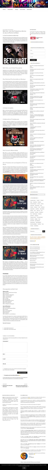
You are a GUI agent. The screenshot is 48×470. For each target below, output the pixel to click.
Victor (26, 443)
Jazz (41, 210)
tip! (33, 38)
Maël (35, 446)
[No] (46, 466)
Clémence (37, 439)
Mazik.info (32, 457)
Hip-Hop (31, 210)
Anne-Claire (35, 436)
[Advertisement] (24, 18)
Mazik (6, 3)
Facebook (22, 408)
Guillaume (38, 443)
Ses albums (16, 113)
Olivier (32, 430)
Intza (34, 439)
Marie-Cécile (31, 439)
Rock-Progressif (38, 222)
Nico (35, 443)
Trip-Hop (31, 225)
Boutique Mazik (10, 9)
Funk (39, 207)
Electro (42, 203)
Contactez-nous (32, 240)
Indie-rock (38, 210)
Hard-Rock (37, 208)
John (35, 430)
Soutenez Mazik (29, 9)
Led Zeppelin (7, 171)
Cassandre (27, 447)
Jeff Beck (14, 124)
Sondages (16, 9)
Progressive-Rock (33, 217)
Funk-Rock (42, 207)
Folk (41, 205)
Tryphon (36, 250)
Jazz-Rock (36, 212)
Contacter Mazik (22, 9)
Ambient (38, 200)
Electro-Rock (37, 205)
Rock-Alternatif (37, 220)
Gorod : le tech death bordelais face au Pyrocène (37, 82)
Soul (15, 329)
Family (34, 260)
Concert (39, 203)
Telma (27, 436)
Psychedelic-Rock (40, 217)
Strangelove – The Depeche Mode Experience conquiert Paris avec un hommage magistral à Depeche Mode (37, 115)
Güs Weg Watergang (37, 248)
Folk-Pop (31, 207)
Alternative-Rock (33, 200)
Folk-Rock (35, 207)
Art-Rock (42, 200)
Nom (4, 354)
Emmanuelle (30, 443)
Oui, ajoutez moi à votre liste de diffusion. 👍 (12, 375)
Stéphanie (43, 439)
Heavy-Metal (42, 208)
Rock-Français (32, 222)
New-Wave (41, 212)
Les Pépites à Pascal (32, 415)
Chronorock (22, 411)
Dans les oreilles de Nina (30, 428)
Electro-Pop (32, 205)
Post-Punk (32, 215)
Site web (4, 363)
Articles (4, 9)
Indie (35, 210)
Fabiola (40, 439)
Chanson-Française (33, 203)
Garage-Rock (32, 208)
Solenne (29, 430)
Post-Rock (36, 215)
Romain (22, 440)
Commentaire (5, 341)
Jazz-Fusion (11, 329)
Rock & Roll (32, 220)
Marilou (22, 446)
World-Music (36, 225)
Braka (31, 248)
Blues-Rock (6, 329)
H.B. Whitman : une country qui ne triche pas (36, 72)
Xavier (27, 430)
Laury (33, 443)
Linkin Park (24, 228)
